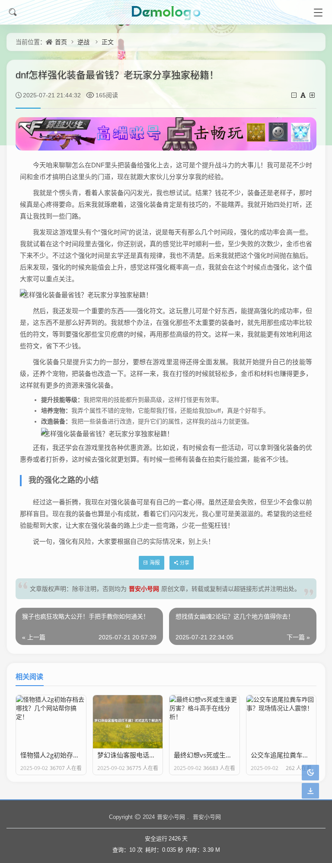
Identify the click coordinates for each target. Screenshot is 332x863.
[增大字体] (312, 95)
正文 (108, 42)
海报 (155, 562)
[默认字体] (303, 95)
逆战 (83, 42)
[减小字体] (294, 95)
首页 (61, 42)
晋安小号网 (144, 588)
